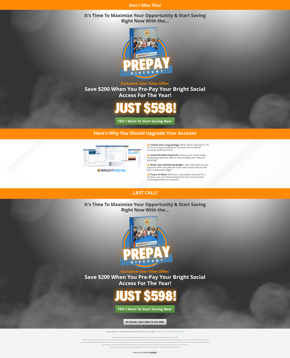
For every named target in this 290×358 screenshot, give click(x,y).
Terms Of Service (169, 332)
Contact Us (159, 332)
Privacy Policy (180, 332)
